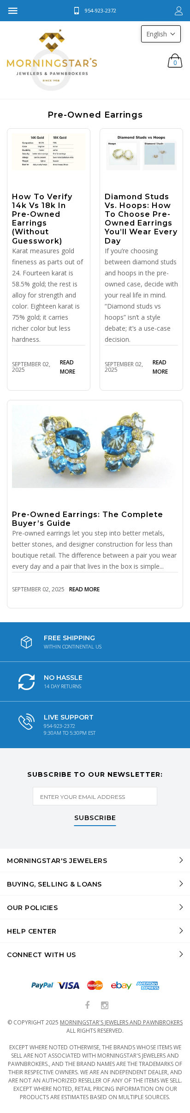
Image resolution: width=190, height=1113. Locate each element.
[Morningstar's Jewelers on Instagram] (104, 1006)
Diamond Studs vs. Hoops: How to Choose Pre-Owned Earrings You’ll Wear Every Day (141, 218)
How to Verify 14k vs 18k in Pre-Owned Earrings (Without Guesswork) (42, 218)
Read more (67, 366)
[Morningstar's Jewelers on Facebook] (87, 1006)
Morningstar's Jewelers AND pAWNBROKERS (121, 1022)
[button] (161, 34)
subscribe (95, 818)
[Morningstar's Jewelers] (52, 60)
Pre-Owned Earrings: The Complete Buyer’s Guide (87, 519)
